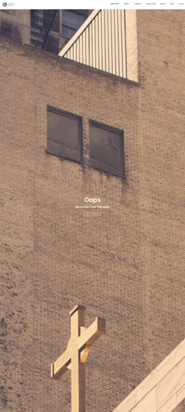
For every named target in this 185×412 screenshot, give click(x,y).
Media (162, 4)
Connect (138, 4)
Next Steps (151, 4)
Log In (180, 4)
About (126, 4)
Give (172, 4)
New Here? (115, 4)
